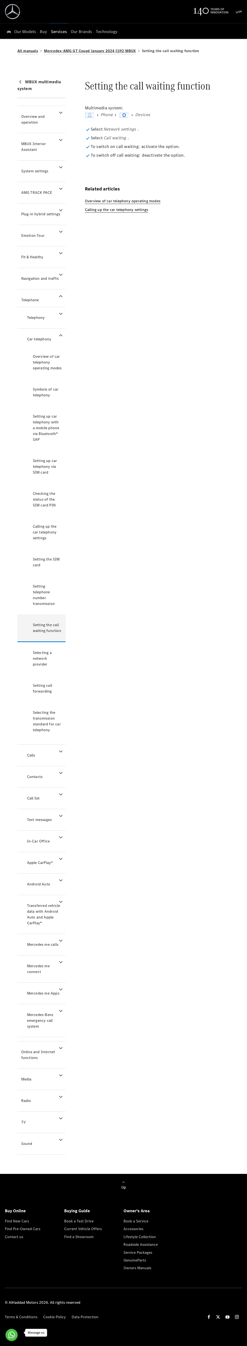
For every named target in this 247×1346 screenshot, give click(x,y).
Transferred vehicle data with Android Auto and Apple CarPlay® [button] (43, 914)
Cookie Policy (54, 1316)
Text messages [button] (39, 819)
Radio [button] (26, 1100)
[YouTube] (227, 1317)
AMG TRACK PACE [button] (36, 192)
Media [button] (26, 1079)
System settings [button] (34, 171)
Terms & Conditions (21, 1316)
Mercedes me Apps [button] (43, 993)
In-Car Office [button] (38, 841)
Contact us (14, 1236)
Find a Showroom (79, 1236)
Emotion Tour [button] (33, 235)
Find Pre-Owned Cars (22, 1228)
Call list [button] (33, 798)
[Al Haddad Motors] (12, 11)
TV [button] (23, 1122)
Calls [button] (31, 755)
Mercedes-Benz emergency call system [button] (40, 1020)
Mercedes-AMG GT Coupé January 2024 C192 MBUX (90, 50)
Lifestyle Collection (140, 1236)
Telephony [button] (36, 317)
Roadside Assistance (141, 1244)
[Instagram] (237, 1317)
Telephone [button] (30, 299)
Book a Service (136, 1221)
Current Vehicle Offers (83, 1228)
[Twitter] (218, 1317)
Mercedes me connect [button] (38, 968)
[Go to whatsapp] (12, 1335)
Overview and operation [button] (33, 119)
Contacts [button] (35, 776)
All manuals (27, 50)
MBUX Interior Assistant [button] (33, 146)
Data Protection (85, 1316)
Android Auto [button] (38, 884)
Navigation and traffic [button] (40, 278)
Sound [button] (26, 1143)
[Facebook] (209, 1317)
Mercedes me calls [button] (42, 944)
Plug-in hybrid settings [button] (40, 214)
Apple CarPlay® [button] (40, 862)
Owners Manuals (137, 1267)
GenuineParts (135, 1260)
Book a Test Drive (79, 1221)
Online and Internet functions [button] (38, 1054)
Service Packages (138, 1252)
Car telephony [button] (39, 339)
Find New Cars (17, 1221)
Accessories (133, 1228)
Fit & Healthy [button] (32, 256)
